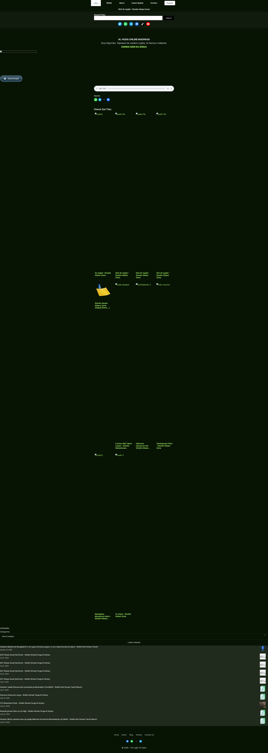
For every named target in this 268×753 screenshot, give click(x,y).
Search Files (99, 15)
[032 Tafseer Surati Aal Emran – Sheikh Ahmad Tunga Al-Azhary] (263, 673)
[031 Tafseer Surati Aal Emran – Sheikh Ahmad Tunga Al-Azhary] (263, 681)
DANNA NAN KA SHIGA (134, 46)
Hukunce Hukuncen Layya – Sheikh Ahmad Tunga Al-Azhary (24, 695)
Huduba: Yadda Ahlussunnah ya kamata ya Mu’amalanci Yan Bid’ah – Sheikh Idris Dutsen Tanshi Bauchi (41, 687)
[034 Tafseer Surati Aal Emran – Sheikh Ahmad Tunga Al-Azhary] (263, 657)
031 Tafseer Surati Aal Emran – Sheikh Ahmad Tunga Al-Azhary (25, 679)
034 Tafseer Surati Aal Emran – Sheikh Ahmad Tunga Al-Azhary (25, 655)
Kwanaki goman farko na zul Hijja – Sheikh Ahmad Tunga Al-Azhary (26, 711)
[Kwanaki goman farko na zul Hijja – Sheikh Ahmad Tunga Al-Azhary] (263, 713)
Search (169, 18)
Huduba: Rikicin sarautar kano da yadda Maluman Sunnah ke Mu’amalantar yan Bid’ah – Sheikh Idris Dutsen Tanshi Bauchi (48, 719)
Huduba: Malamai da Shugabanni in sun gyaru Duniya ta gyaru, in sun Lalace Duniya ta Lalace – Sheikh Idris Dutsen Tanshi (49, 647)
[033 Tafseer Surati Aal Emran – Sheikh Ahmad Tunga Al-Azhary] (263, 665)
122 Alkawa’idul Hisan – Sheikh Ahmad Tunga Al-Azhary (22, 703)
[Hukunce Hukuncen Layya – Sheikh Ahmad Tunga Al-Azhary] (263, 697)
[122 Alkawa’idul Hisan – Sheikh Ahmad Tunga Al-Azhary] (263, 705)
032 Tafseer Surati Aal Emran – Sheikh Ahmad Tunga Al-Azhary (25, 671)
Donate (170, 3)
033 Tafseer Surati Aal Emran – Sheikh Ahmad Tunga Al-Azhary (25, 663)
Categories (5, 632)
